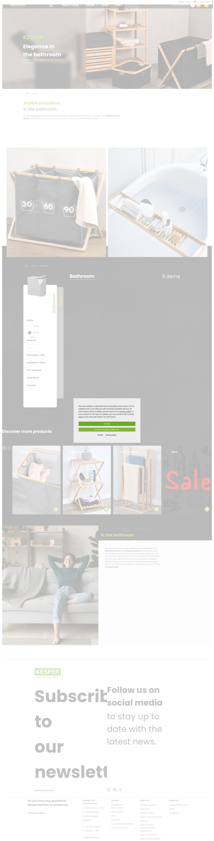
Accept (107, 424)
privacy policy (125, 411)
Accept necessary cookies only (107, 429)
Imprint (100, 435)
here (81, 417)
